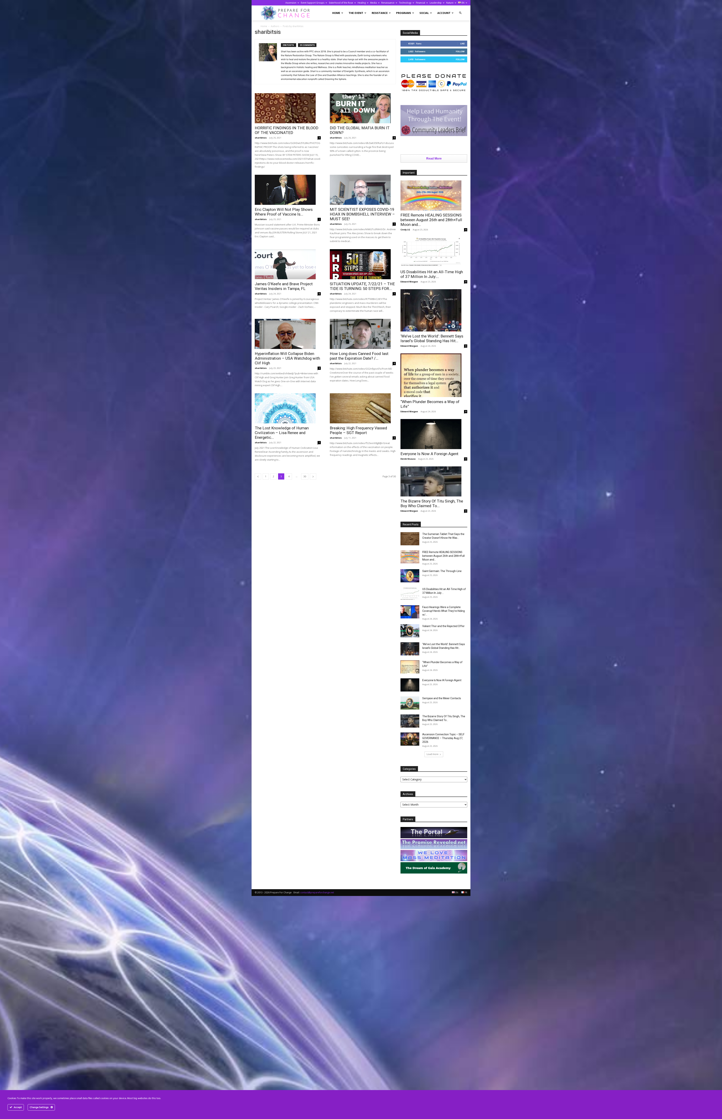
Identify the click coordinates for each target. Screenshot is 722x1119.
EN (462, 2)
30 (304, 476)
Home (336, 13)
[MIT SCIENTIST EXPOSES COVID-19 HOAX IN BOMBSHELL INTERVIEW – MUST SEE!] (363, 190)
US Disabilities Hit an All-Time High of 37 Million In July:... (431, 274)
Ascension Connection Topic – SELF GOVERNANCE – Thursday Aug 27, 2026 (443, 738)
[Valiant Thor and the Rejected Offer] (409, 630)
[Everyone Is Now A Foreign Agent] (433, 434)
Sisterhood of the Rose (341, 2)
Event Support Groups (312, 2)
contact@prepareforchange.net (317, 892)
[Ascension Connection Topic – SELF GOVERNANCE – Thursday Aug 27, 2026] (409, 739)
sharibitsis (261, 137)
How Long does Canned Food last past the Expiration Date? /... (359, 356)
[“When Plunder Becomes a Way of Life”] (433, 375)
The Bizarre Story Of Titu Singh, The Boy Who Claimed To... (431, 503)
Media (373, 2)
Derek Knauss (408, 458)
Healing (362, 2)
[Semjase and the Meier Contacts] (409, 703)
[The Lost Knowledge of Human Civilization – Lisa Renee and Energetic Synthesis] (288, 408)
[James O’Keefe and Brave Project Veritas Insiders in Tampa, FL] (288, 264)
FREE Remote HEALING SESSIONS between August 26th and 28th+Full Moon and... (431, 220)
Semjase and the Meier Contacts (441, 698)
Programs (403, 13)
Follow (460, 51)
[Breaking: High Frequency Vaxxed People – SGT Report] (363, 408)
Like (462, 43)
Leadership (436, 2)
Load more (432, 754)
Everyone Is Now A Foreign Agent (429, 454)
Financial (420, 2)
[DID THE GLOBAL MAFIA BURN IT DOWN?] (363, 108)
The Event (356, 13)
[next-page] (313, 476)
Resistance (380, 13)
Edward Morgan (409, 281)
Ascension (290, 2)
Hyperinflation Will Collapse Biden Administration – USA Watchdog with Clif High (287, 358)
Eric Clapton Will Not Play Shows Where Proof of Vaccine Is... (284, 211)
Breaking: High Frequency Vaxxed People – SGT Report (358, 430)
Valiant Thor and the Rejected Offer (443, 626)
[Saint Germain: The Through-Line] (409, 575)
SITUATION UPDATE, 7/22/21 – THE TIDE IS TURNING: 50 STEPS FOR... (362, 286)
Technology (405, 2)
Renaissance (387, 2)
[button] (460, 13)
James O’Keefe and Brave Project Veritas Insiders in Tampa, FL (284, 286)
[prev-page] (258, 476)
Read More (434, 158)
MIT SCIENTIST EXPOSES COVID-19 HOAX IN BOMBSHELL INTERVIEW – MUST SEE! (362, 214)
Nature (450, 2)
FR (465, 892)
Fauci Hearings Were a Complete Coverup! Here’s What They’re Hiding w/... (443, 611)
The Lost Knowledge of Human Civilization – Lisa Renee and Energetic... (282, 433)
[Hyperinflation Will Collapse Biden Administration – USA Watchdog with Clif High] (288, 334)
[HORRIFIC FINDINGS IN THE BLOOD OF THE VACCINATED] (288, 108)
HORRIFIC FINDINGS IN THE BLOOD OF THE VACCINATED (286, 130)
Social (424, 13)
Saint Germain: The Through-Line (442, 571)
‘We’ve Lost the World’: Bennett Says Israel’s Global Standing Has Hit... (431, 338)
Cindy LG (405, 229)
